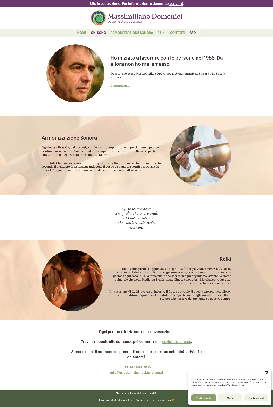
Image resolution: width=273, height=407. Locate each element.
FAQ (193, 33)
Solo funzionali (256, 397)
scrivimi (176, 3)
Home (82, 33)
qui (241, 385)
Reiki (162, 33)
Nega (230, 397)
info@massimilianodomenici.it (136, 372)
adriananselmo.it (125, 400)
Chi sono (98, 33)
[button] (266, 373)
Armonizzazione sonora (131, 33)
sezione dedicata (176, 341)
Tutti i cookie (203, 397)
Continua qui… (120, 85)
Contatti (177, 33)
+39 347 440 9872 (136, 367)
